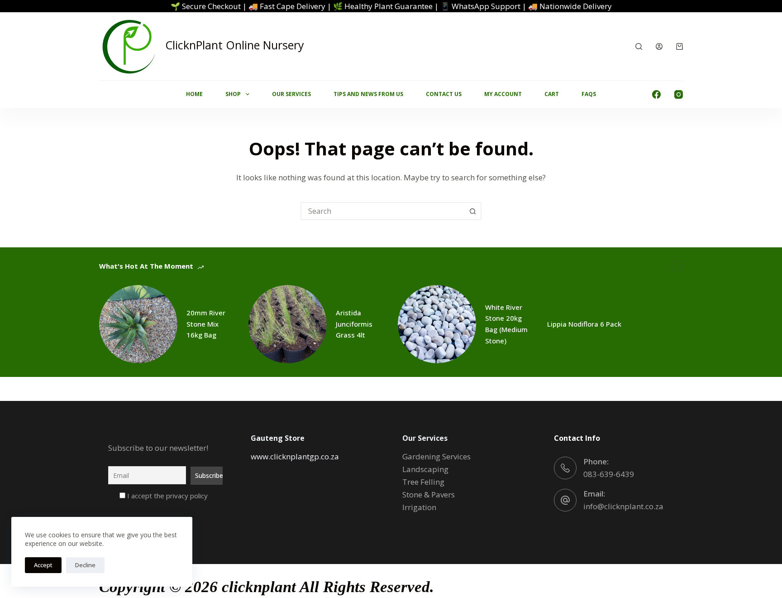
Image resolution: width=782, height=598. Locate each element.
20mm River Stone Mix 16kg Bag (205, 324)
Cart (551, 94)
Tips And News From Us (368, 94)
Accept (43, 565)
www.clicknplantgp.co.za (295, 456)
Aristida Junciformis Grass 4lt (354, 324)
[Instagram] (678, 94)
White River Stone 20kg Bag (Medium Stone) (506, 324)
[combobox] (382, 211)
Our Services (291, 94)
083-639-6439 (608, 474)
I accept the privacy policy (166, 495)
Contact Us (444, 94)
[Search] (638, 46)
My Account (503, 94)
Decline (85, 565)
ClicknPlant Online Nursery (234, 45)
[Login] (659, 46)
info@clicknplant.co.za (623, 506)
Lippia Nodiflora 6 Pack (584, 323)
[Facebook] (656, 94)
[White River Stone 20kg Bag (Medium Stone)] (437, 324)
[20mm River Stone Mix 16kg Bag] (138, 324)
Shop (233, 94)
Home (194, 94)
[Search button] (472, 211)
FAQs (589, 94)
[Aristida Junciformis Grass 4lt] (287, 324)
